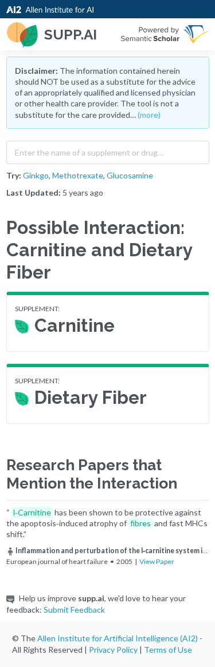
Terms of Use (168, 649)
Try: (13, 175)
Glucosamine (130, 175)
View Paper (156, 561)
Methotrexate (77, 175)
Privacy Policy (113, 649)
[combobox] (107, 150)
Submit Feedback (74, 609)
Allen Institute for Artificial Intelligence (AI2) (117, 638)
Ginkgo (36, 175)
